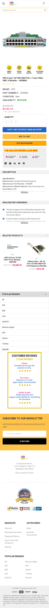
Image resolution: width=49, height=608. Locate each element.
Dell (3, 305)
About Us (8, 528)
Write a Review (8, 84)
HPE (3, 333)
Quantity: (9, 117)
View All (5, 349)
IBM (3, 311)
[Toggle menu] (3, 3)
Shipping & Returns (12, 536)
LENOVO (5, 322)
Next (46, 235)
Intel (4, 316)
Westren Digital (8, 327)
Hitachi (5, 338)
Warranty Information (13, 532)
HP (3, 300)
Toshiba (5, 344)
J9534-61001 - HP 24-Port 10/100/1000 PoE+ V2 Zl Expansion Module (36, 264)
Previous (43, 235)
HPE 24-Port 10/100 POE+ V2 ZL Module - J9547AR (12, 260)
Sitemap (8, 547)
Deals (29, 528)
